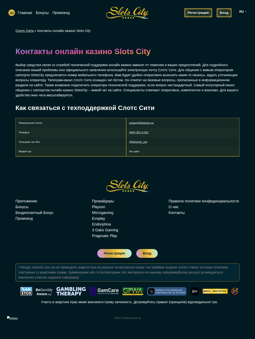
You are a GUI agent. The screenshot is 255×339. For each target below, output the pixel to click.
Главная (25, 13)
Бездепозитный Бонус (34, 213)
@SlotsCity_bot (138, 141)
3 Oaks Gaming (105, 230)
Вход (224, 13)
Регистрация (198, 13)
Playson (98, 207)
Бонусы (42, 13)
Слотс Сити (24, 31)
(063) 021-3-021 (139, 132)
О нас (174, 207)
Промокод (61, 13)
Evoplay (98, 218)
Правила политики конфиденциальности (204, 201)
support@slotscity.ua (141, 122)
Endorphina (101, 224)
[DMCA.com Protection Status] (215, 291)
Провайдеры (103, 201)
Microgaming (102, 213)
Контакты (177, 213)
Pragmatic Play (104, 236)
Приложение (26, 201)
